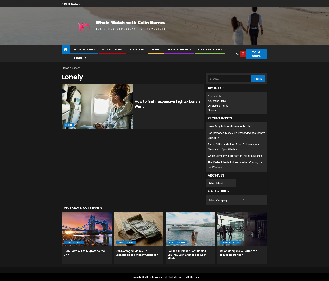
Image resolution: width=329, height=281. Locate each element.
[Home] (66, 49)
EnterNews (175, 276)
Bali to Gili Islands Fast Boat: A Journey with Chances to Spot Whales (187, 254)
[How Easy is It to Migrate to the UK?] (87, 229)
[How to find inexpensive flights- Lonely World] (97, 106)
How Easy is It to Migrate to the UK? (230, 126)
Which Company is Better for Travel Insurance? (235, 155)
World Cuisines (112, 49)
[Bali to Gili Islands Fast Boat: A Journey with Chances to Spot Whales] (190, 229)
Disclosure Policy (218, 105)
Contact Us (214, 96)
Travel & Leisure (84, 49)
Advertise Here (217, 100)
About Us (80, 58)
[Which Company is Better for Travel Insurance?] (242, 229)
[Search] (237, 53)
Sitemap (212, 110)
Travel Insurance (179, 49)
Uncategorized (177, 243)
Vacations (137, 49)
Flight (156, 49)
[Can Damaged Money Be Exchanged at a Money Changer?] (138, 229)
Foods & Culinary (210, 49)
